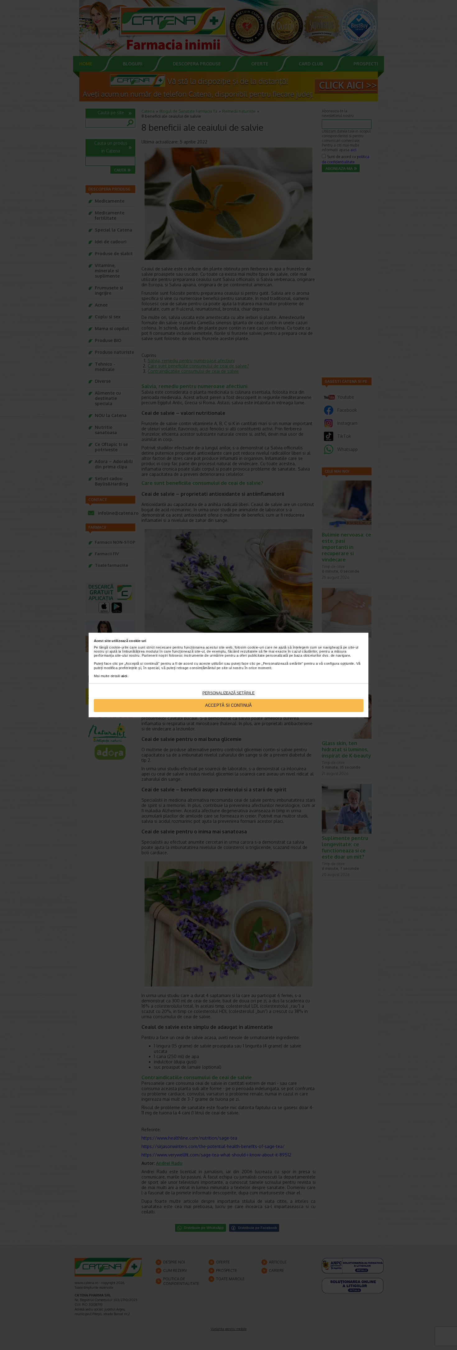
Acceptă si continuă (228, 705)
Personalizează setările (228, 693)
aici (124, 676)
